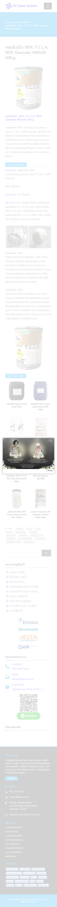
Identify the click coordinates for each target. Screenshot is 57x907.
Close (49, 470)
